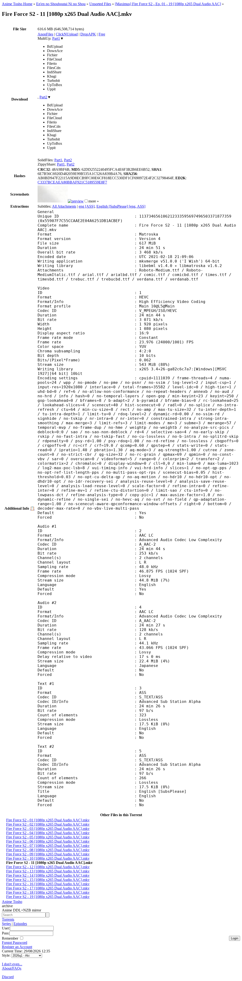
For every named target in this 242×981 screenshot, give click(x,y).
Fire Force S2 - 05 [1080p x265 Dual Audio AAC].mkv (48, 837)
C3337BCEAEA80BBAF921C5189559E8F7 (72, 182)
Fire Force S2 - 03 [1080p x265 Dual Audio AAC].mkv (48, 829)
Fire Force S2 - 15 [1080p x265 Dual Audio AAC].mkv (48, 880)
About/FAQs (11, 968)
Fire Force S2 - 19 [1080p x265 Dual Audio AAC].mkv (48, 897)
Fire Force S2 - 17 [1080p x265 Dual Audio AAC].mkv (48, 888)
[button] (86, 200)
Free (102, 34)
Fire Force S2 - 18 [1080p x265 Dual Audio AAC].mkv (48, 892)
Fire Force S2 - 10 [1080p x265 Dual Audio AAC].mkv (48, 858)
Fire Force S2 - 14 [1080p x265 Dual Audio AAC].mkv (48, 875)
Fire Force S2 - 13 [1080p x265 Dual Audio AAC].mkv (48, 871)
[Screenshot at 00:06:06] (76, 201)
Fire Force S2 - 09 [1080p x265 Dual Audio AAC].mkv (48, 854)
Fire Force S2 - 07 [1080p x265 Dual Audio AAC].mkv (48, 846)
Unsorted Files (100, 4)
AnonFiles (45, 34)
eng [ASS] (87, 206)
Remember (10, 938)
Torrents (8, 919)
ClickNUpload (67, 34)
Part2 (43, 97)
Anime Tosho (12, 902)
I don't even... (12, 964)
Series (6, 924)
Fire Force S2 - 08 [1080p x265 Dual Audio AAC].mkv (48, 850)
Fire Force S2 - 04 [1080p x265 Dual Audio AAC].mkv (48, 833)
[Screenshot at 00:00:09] (53, 201)
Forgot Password (14, 943)
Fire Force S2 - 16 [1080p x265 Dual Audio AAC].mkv (48, 884)
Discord (8, 977)
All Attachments (64, 206)
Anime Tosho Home (17, 4)
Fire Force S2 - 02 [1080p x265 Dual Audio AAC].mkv (48, 824)
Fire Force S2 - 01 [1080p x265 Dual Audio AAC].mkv (48, 820)
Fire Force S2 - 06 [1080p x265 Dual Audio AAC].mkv (48, 841)
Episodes (20, 924)
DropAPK (88, 34)
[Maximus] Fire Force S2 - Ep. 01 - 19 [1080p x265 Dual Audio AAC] (168, 4)
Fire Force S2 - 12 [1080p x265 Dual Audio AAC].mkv (48, 867)
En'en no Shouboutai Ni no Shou (61, 4)
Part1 (56, 38)
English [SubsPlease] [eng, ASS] (120, 206)
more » (93, 201)
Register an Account (17, 947)
